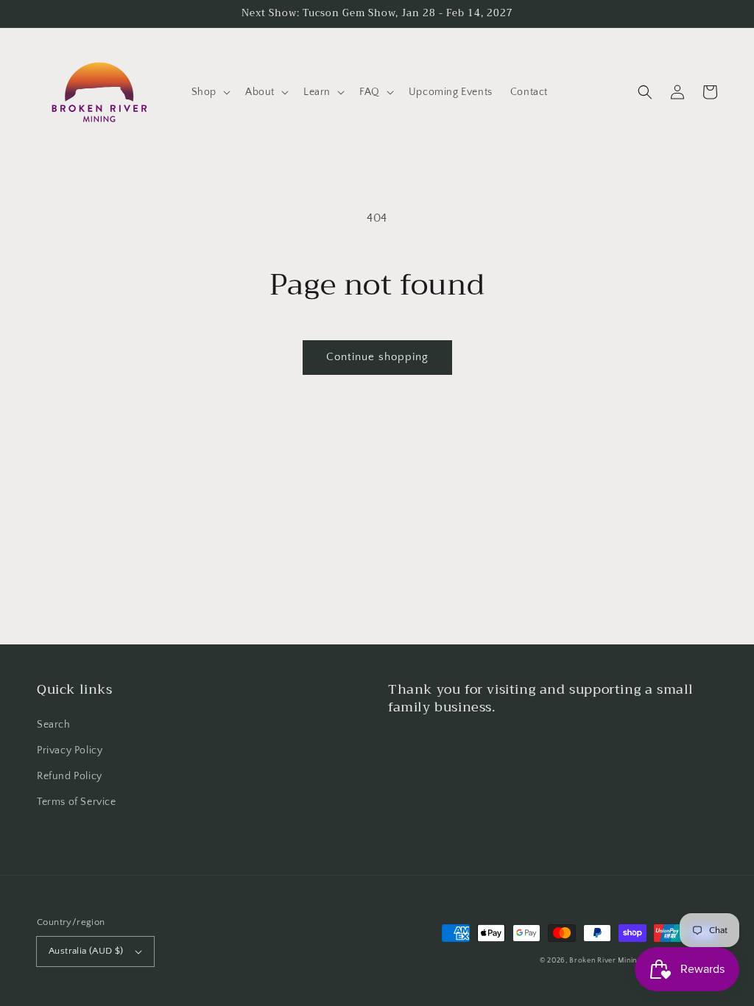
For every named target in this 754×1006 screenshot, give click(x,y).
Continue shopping (377, 357)
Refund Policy (69, 776)
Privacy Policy (69, 750)
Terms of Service (76, 802)
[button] (209, 92)
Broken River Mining (605, 961)
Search (54, 725)
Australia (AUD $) (86, 951)
